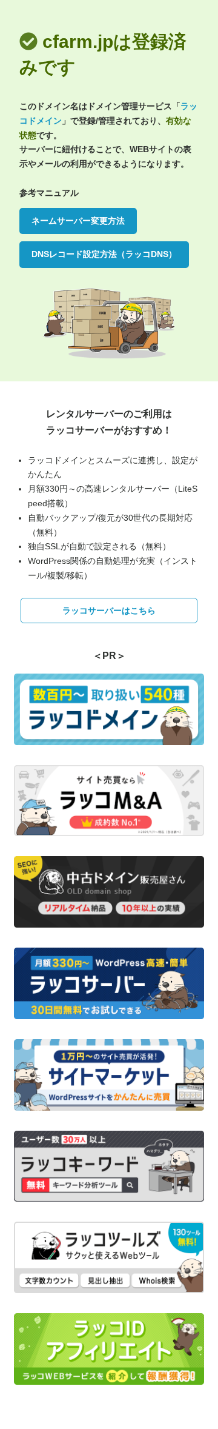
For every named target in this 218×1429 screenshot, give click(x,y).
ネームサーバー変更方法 (78, 221)
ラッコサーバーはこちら (109, 610)
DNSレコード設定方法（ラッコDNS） (104, 254)
